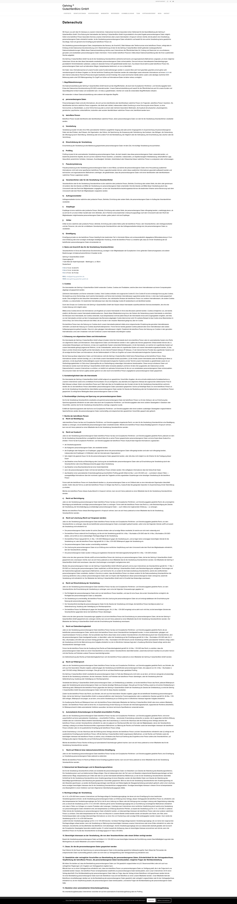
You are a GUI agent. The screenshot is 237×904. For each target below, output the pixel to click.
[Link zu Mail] (173, 1)
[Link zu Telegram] (170, 1)
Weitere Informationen (164, 900)
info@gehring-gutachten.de (75, 276)
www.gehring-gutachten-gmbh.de (77, 279)
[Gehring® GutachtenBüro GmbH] (75, 7)
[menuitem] (67, 13)
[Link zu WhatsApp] (167, 1)
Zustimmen (151, 900)
